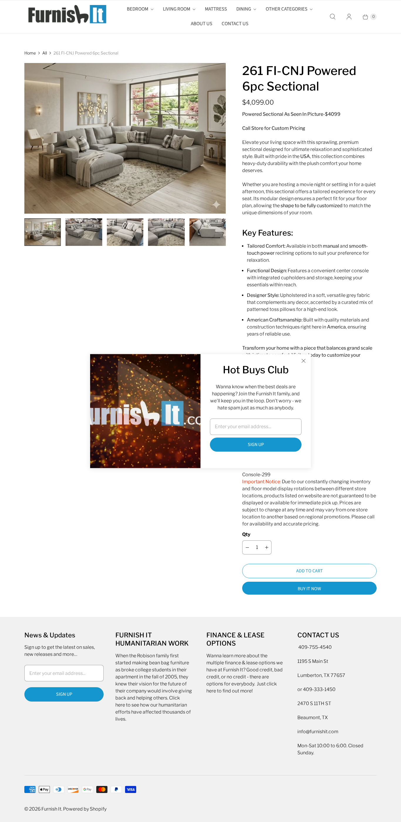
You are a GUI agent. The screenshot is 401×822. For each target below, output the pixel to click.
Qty (246, 534)
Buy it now (309, 589)
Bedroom (137, 9)
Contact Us (235, 23)
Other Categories (286, 9)
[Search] (332, 17)
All (44, 52)
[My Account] (349, 17)
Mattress (216, 9)
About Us (201, 23)
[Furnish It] (65, 16)
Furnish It (51, 809)
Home (30, 52)
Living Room (176, 9)
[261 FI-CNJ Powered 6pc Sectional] (125, 138)
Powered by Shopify (85, 809)
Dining (243, 9)
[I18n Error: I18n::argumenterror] (42, 232)
